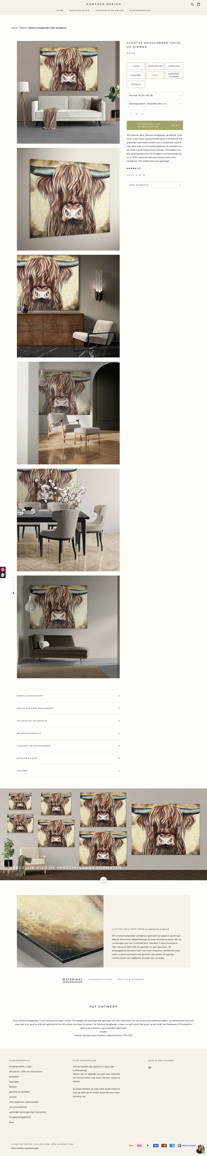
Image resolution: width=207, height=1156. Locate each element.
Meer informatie (139, 185)
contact (12, 1096)
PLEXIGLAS (136, 84)
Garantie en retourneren (34, 746)
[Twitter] (140, 175)
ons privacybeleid (18, 1107)
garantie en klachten (19, 1091)
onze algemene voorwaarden (23, 1102)
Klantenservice (140, 10)
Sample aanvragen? (30, 696)
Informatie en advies (110, 10)
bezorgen (14, 1081)
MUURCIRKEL (136, 75)
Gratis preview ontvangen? (35, 708)
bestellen (14, 1076)
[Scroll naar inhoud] (103, 880)
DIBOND (155, 75)
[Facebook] (136, 175)
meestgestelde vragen (20, 1066)
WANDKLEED (174, 66)
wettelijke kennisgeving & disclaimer (27, 1112)
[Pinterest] (144, 175)
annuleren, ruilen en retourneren (25, 1071)
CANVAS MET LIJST (155, 66)
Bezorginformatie (29, 733)
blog (11, 1122)
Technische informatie (32, 721)
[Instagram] (150, 1067)
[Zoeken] (192, 4)
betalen (13, 1086)
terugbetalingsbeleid (19, 1117)
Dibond (23, 27)
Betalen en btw (27, 758)
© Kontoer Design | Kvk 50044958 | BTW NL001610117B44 (42, 1144)
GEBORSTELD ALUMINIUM (173, 75)
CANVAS (136, 66)
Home (60, 10)
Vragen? (22, 771)
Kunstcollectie (79, 10)
